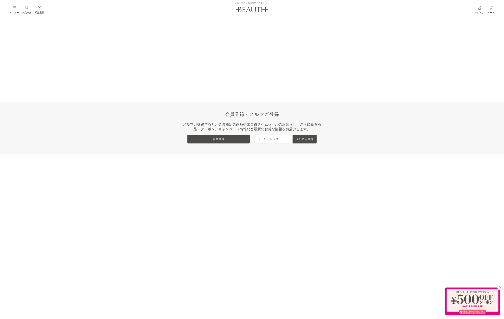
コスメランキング (214, 184)
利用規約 (314, 184)
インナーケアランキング (219, 196)
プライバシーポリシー (324, 209)
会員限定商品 (158, 221)
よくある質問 (264, 202)
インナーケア (158, 202)
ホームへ (225, 78)
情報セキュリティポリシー (327, 202)
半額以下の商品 (160, 184)
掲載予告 (155, 228)
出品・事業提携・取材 (271, 209)
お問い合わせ (264, 215)
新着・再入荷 (158, 177)
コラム (153, 247)
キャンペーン (158, 240)
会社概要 (314, 177)
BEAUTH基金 (264, 190)
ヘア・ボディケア (161, 196)
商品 (253, 78)
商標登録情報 (317, 196)
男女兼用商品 (158, 215)
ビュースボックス (161, 209)
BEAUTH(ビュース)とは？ (273, 177)
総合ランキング (213, 177)
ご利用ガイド (264, 196)
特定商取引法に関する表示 (327, 190)
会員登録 (218, 139)
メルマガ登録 (304, 139)
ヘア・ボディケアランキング (222, 190)
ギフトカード (158, 234)
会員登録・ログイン (269, 184)
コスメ (153, 190)
